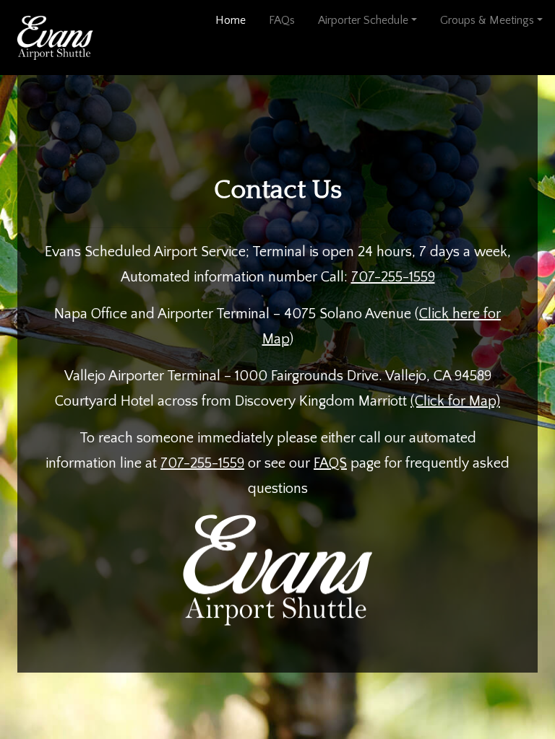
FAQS (330, 463)
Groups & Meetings (487, 20)
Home (235, 20)
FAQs (282, 20)
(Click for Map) (455, 401)
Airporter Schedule (363, 20)
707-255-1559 (393, 277)
